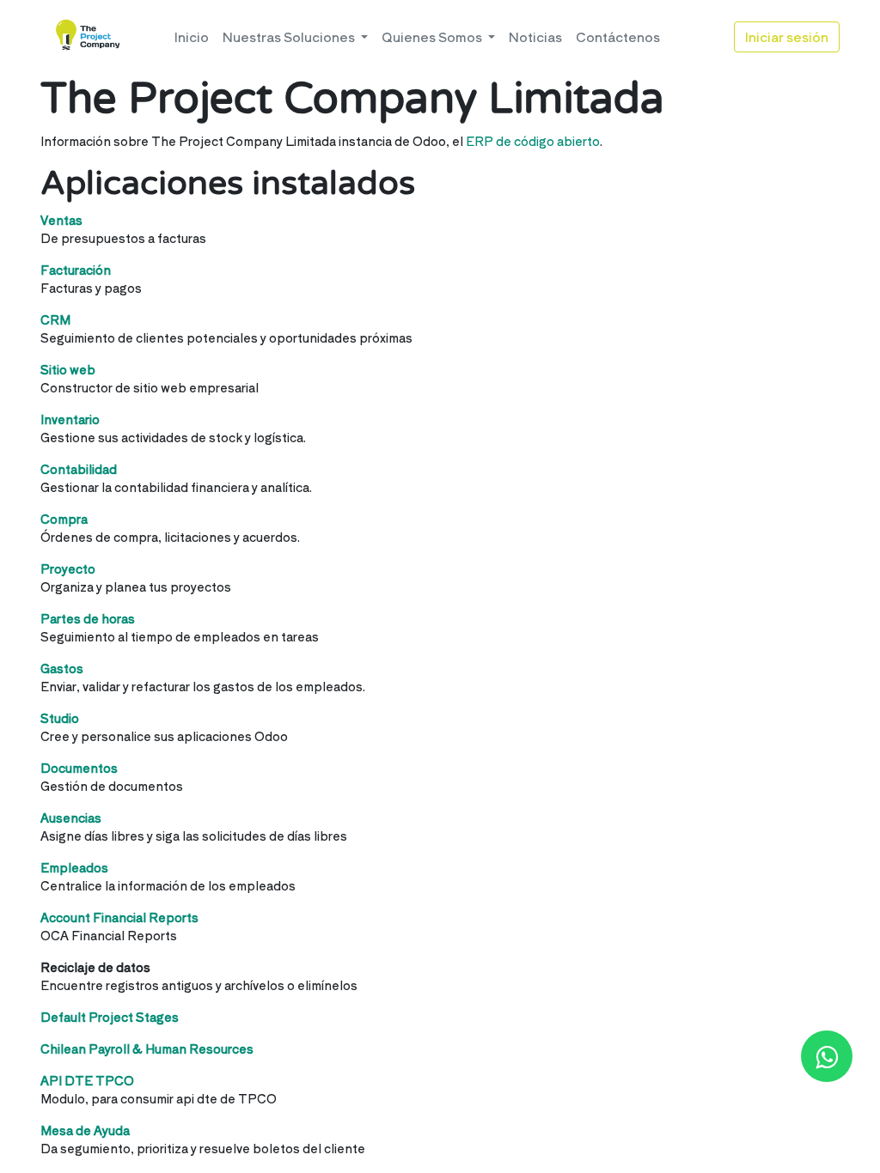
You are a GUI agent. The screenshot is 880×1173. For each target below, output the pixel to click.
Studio (59, 717)
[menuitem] (192, 37)
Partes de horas (87, 618)
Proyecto (67, 568)
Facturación (75, 269)
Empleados (74, 867)
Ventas (61, 219)
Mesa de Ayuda (85, 1130)
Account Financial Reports (119, 917)
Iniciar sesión (786, 36)
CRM (55, 319)
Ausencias (70, 817)
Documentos (79, 767)
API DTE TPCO (87, 1080)
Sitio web (67, 369)
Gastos (61, 668)
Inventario (70, 419)
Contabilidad (78, 468)
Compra (64, 518)
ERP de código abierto (533, 140)
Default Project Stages (109, 1016)
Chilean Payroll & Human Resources (147, 1048)
